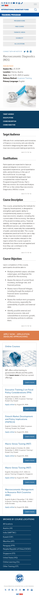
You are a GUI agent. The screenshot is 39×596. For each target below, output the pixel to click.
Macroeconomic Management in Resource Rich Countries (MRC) (19, 492)
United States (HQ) (10, 557)
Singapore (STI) (9, 553)
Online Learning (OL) (11, 562)
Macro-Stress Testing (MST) (18, 444)
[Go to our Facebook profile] (27, 52)
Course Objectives (9, 125)
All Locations (20, 44)
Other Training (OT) (10, 566)
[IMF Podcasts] (28, 590)
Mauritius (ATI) (8, 541)
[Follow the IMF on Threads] (11, 3)
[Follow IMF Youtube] (14, 3)
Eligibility (19, 38)
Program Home (19, 21)
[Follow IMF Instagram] (9, 3)
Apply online (9, 405)
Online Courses (12, 347)
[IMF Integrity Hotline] (22, 3)
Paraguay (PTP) (9, 545)
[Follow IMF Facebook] (4, 3)
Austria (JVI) (7, 528)
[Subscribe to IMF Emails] (19, 3)
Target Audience (8, 114)
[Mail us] (30, 52)
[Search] (35, 9)
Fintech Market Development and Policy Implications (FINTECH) (19, 419)
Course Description (9, 121)
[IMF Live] (19, 592)
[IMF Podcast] (16, 3)
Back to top (25, 152)
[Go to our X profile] (24, 52)
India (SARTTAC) (9, 532)
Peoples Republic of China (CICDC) (17, 549)
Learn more (29, 382)
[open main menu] (35, 4)
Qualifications (8, 118)
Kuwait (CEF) (8, 537)
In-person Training (24, 78)
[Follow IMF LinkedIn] (6, 3)
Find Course (19, 26)
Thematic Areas (19, 32)
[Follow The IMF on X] (2, 3)
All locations (8, 523)
